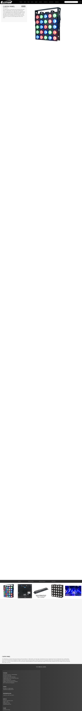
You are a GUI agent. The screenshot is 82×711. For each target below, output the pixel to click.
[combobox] (71, 2)
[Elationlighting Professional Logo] (6, 2)
